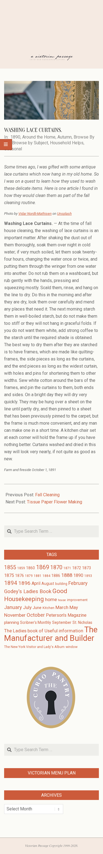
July (27, 607)
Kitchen (48, 608)
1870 (56, 567)
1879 (29, 576)
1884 (46, 576)
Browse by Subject (30, 142)
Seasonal (13, 148)
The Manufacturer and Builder (51, 634)
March (61, 607)
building (61, 584)
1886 (55, 575)
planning (11, 622)
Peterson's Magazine (66, 615)
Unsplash (64, 214)
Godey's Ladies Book (27, 591)
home (51, 599)
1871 (67, 568)
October (36, 615)
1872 (76, 568)
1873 (86, 567)
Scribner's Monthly (35, 622)
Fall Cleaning (47, 494)
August (47, 583)
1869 (42, 567)
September (61, 622)
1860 (30, 568)
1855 (10, 567)
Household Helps (66, 142)
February (78, 583)
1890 (15, 137)
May (73, 607)
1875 (9, 575)
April (36, 583)
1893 (88, 576)
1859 (21, 568)
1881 (37, 576)
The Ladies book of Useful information (43, 630)
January (13, 607)
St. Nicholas (82, 622)
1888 (66, 575)
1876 (19, 575)
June (37, 607)
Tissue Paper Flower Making (54, 501)
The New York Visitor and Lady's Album (34, 647)
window (71, 647)
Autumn (64, 137)
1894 (10, 583)
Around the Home (38, 137)
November (15, 615)
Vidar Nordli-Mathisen (35, 214)
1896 (24, 583)
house (62, 600)
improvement (77, 600)
